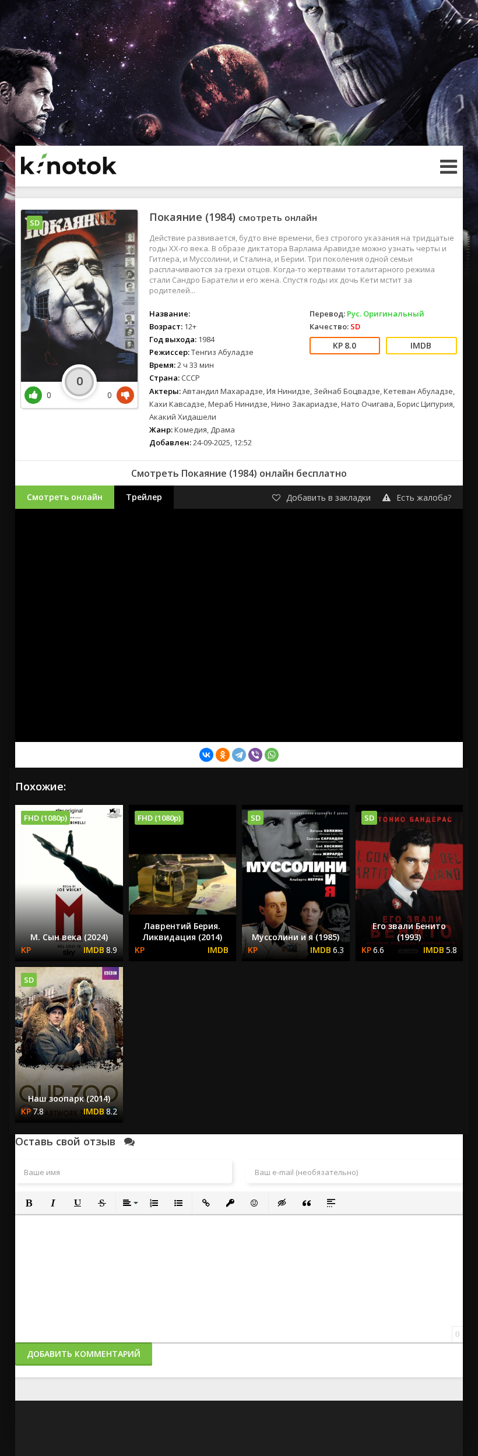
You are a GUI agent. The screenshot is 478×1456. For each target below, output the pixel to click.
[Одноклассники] (223, 755)
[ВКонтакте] (206, 755)
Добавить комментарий (83, 1353)
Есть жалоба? (423, 497)
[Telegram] (239, 755)
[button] (28, 1203)
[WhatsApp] (272, 755)
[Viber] (255, 755)
